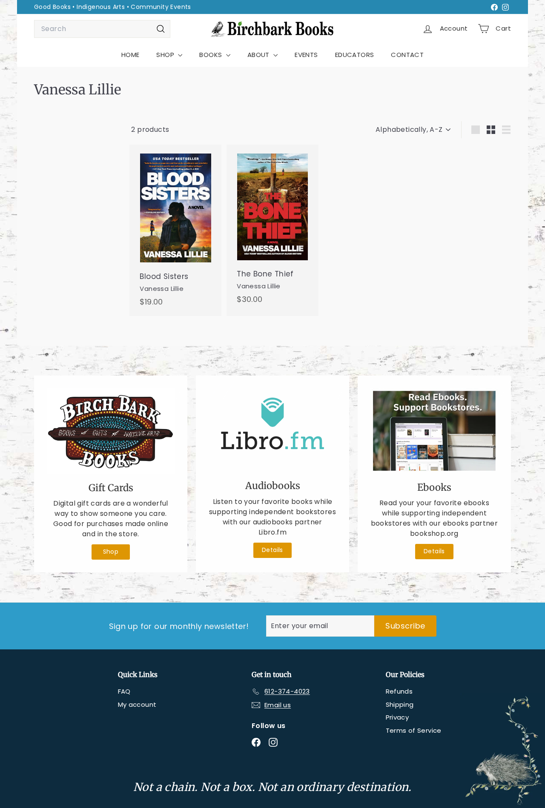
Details (272, 550)
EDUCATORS (354, 54)
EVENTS (306, 54)
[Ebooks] (434, 430)
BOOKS (211, 54)
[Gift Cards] (111, 431)
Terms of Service (414, 730)
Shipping (400, 704)
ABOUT (259, 54)
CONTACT (407, 54)
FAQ (124, 691)
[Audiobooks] (272, 430)
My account (137, 704)
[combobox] (102, 29)
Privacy (397, 717)
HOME (130, 54)
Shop (111, 551)
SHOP (166, 54)
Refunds (399, 691)
